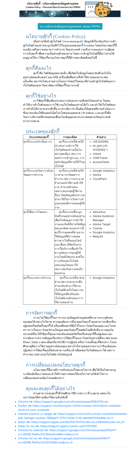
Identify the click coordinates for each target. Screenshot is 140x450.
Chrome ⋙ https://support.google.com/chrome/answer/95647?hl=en (63, 401)
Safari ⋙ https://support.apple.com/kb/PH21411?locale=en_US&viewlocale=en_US (71, 422)
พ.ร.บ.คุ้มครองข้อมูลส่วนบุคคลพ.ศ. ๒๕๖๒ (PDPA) (70, 26)
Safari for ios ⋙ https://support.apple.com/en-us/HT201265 (57, 426)
